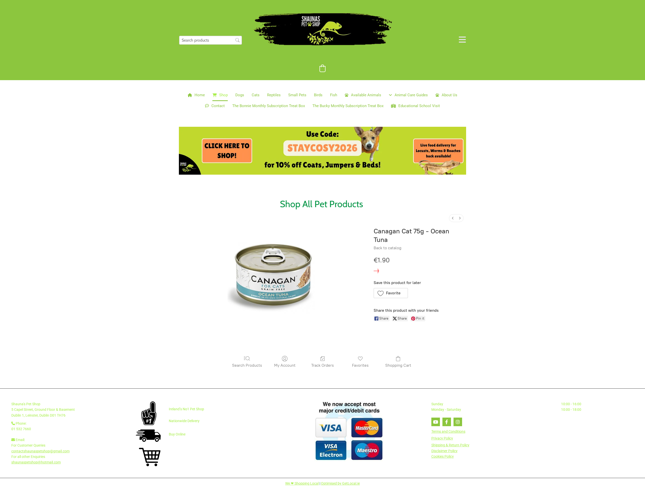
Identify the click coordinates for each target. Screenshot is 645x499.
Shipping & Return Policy (450, 445)
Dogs (239, 95)
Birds (318, 95)
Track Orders (322, 365)
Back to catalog (387, 247)
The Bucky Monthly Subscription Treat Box (347, 106)
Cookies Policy (442, 456)
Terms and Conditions (448, 431)
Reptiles (274, 95)
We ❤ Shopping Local (302, 483)
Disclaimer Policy (444, 451)
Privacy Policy (442, 438)
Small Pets (297, 95)
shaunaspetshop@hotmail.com (36, 462)
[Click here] (322, 151)
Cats (256, 95)
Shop (223, 95)
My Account (285, 365)
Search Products (247, 365)
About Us (449, 95)
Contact (218, 106)
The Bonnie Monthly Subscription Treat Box (268, 106)
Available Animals (366, 95)
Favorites (360, 365)
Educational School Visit (419, 106)
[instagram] (458, 422)
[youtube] (435, 422)
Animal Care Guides (411, 95)
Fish (333, 95)
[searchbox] (210, 40)
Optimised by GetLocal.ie (340, 483)
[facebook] (446, 422)
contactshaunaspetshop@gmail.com (40, 451)
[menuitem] (452, 218)
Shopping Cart (398, 365)
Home (200, 95)
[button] (391, 293)
